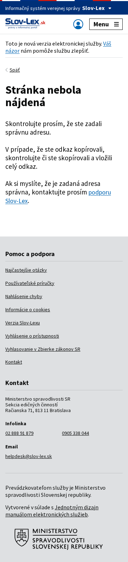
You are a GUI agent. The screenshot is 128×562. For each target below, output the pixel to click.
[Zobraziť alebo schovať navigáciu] (78, 24)
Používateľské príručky (29, 283)
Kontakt (13, 362)
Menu (101, 24)
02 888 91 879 (19, 433)
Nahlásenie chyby (23, 296)
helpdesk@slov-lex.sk (28, 456)
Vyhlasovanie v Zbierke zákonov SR (42, 349)
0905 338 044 (75, 433)
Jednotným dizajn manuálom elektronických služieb (51, 511)
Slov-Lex (93, 7)
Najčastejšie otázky (26, 270)
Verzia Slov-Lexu (22, 322)
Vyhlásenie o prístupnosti (32, 336)
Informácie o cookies (27, 309)
